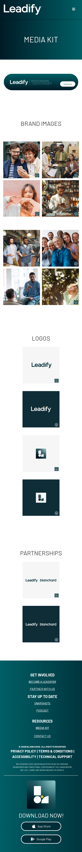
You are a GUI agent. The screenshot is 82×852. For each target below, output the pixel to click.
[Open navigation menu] (74, 9)
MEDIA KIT (42, 728)
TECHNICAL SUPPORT (55, 757)
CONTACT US (42, 736)
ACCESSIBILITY (24, 757)
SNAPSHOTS (42, 703)
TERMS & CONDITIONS (55, 751)
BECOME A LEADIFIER (42, 682)
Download (68, 84)
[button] (41, 826)
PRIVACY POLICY (23, 751)
